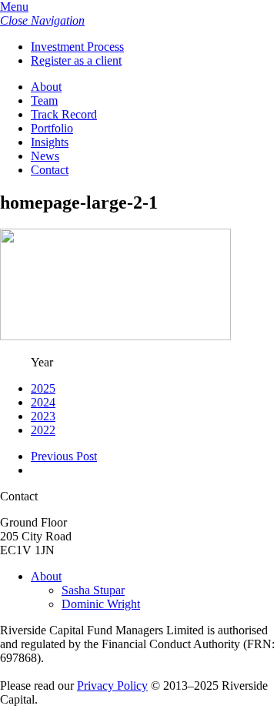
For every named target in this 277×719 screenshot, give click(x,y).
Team (44, 100)
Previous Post (64, 456)
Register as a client (76, 60)
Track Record (64, 114)
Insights (49, 142)
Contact (49, 169)
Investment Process (77, 46)
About (46, 86)
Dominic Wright (101, 603)
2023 (43, 416)
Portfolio (52, 128)
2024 (43, 402)
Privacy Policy (112, 685)
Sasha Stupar (93, 590)
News (45, 155)
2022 (43, 429)
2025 (43, 388)
